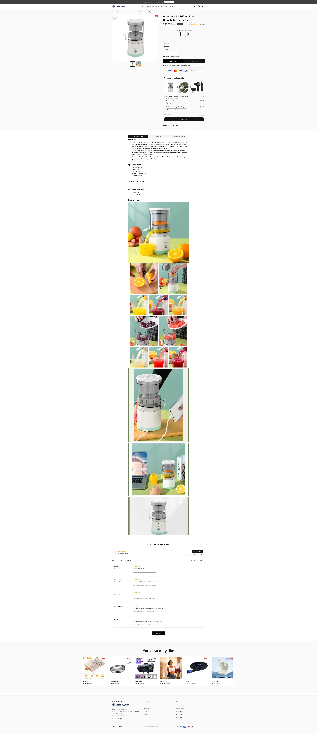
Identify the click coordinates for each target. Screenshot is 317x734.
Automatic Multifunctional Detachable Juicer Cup (144, 572)
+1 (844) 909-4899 (117, 713)
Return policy (179, 714)
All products (120, 12)
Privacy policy (179, 705)
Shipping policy (179, 711)
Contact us (147, 705)
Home (113, 12)
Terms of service (180, 708)
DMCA (145, 714)
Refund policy (179, 717)
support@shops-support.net (119, 715)
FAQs (145, 711)
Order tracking (147, 708)
